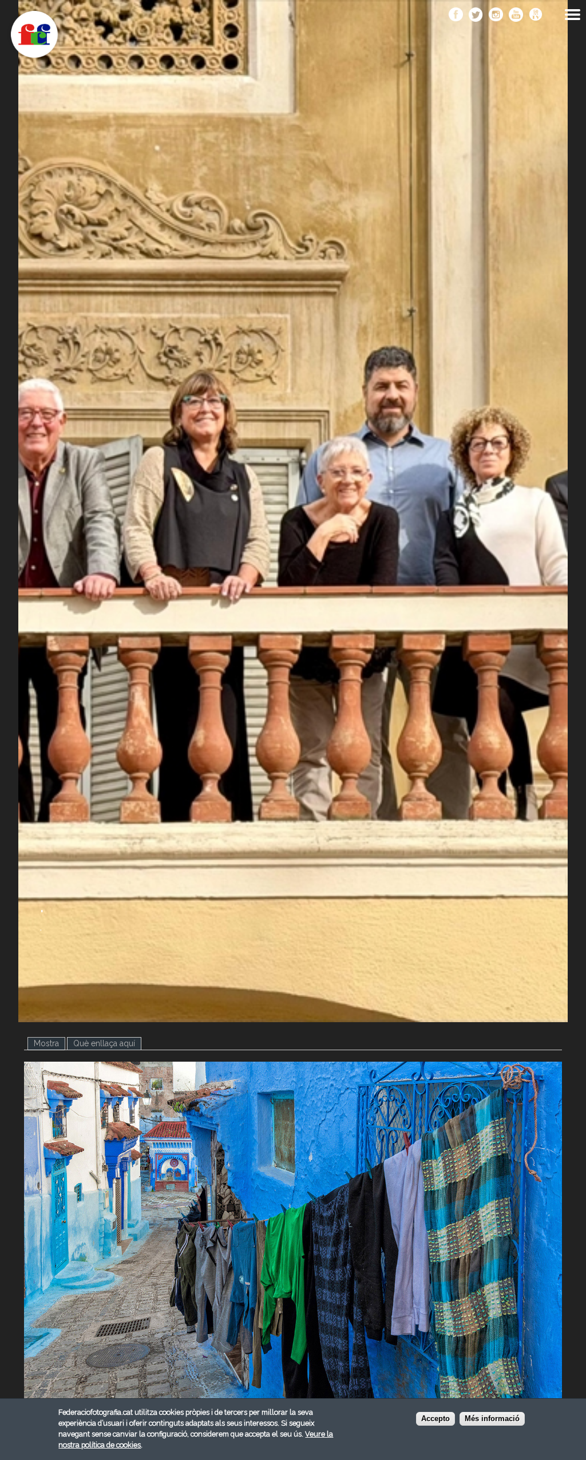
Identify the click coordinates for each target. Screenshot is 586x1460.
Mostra (49, 1043)
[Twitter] (476, 15)
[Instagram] (496, 15)
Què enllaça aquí (104, 1043)
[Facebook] (456, 15)
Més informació (492, 1419)
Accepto (435, 1419)
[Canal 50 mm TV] (536, 15)
